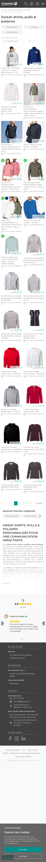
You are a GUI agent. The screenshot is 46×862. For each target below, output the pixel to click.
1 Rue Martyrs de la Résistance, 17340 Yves (22, 706)
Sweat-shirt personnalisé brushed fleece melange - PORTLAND (11, 298)
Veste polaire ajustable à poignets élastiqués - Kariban (34, 70)
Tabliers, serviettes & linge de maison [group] (13, 516)
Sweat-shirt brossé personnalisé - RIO (31, 410)
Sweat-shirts (12, 32)
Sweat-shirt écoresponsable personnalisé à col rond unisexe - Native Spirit (10, 185)
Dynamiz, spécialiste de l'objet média (21, 675)
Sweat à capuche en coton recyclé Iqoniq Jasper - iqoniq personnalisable (9, 260)
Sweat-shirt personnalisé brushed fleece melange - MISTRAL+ (11, 336)
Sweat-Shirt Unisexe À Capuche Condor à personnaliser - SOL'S (10, 70)
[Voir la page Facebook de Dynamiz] (10, 738)
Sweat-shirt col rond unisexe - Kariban (32, 221)
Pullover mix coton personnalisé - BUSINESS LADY (34, 449)
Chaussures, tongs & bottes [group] (32, 516)
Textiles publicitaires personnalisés (19, 10)
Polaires (34, 27)
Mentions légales (13, 750)
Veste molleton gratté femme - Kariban (33, 146)
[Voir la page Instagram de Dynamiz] (17, 738)
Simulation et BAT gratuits (20, 655)
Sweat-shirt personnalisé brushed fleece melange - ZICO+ (34, 298)
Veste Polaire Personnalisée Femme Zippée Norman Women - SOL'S (11, 148)
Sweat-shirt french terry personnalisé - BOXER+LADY (33, 336)
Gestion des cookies (23, 757)
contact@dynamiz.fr (21, 701)
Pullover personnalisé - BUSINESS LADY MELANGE (33, 487)
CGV (24, 750)
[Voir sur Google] (6, 616)
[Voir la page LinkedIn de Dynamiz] (23, 738)
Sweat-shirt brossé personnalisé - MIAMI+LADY (8, 109)
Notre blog (13, 683)
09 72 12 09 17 (18, 698)
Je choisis (23, 856)
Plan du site (33, 750)
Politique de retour (17, 658)
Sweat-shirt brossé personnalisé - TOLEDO (10, 410)
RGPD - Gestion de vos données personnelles (22, 753)
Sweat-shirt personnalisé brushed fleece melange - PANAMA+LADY (34, 260)
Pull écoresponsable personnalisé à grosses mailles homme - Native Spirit (34, 185)
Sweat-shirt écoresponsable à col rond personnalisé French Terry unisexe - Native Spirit (11, 224)
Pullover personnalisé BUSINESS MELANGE (10, 486)
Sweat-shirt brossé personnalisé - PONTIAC (11, 372)
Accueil (3, 10)
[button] (40, 516)
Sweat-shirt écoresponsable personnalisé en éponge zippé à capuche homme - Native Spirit (34, 111)
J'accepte (23, 849)
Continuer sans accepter (12, 828)
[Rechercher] (26, 4)
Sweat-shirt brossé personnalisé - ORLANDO (34, 372)
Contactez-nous (14, 696)
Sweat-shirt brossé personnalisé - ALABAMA (11, 448)
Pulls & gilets (12, 27)
